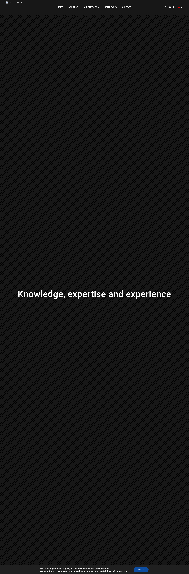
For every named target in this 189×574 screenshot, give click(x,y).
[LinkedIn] (174, 7)
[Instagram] (169, 7)
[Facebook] (165, 7)
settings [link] (123, 571)
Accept (141, 570)
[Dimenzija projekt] (20, 2)
